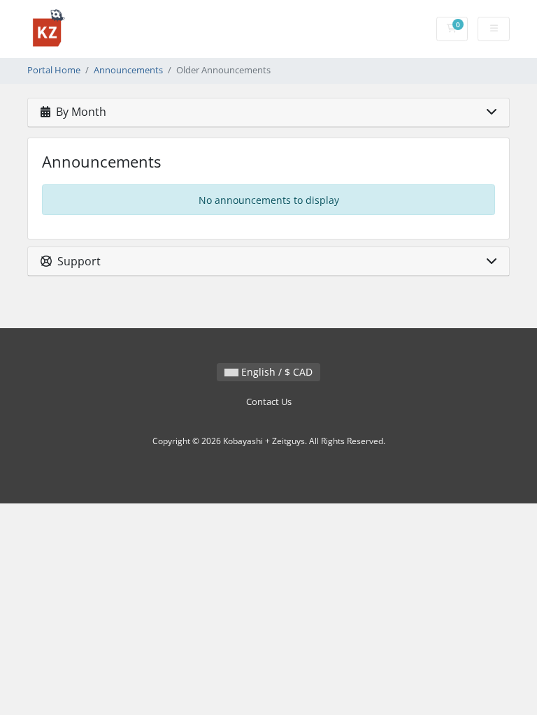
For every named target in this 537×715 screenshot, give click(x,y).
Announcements (128, 70)
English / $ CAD (275, 371)
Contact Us (269, 402)
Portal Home (53, 70)
